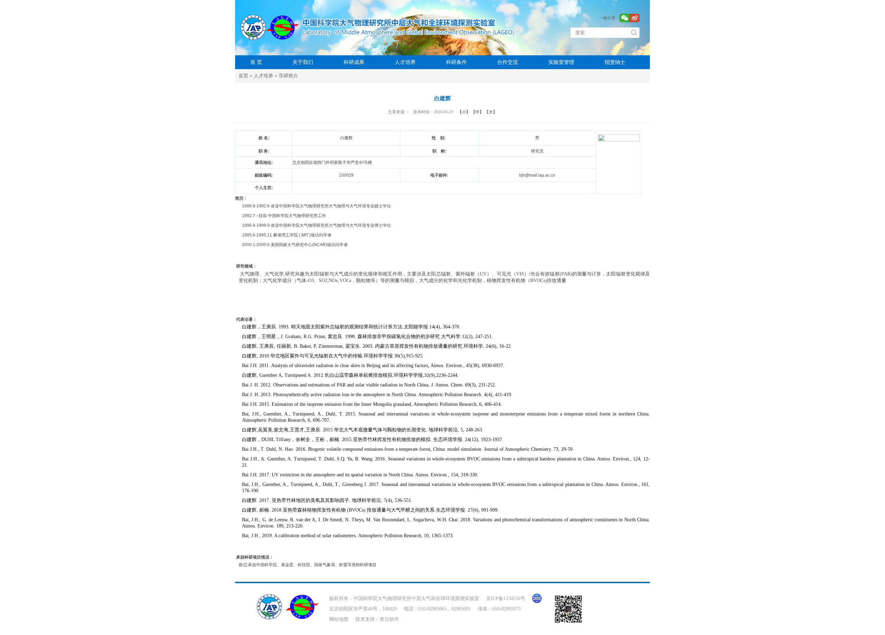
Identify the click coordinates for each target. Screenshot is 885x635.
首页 (243, 75)
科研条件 (456, 62)
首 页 (256, 62)
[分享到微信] (625, 18)
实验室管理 (561, 62)
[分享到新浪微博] (635, 18)
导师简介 (288, 75)
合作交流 (507, 62)
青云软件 (389, 619)
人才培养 (405, 62)
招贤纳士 (615, 62)
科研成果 (354, 62)
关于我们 (302, 62)
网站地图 (338, 619)
